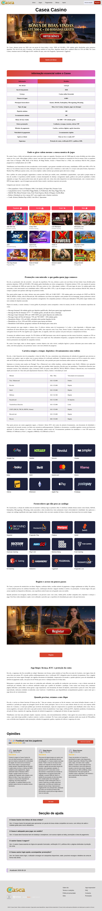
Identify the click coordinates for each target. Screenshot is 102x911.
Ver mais (51, 801)
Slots (83, 208)
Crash (61, 208)
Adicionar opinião (85, 741)
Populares (16, 208)
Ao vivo (38, 208)
